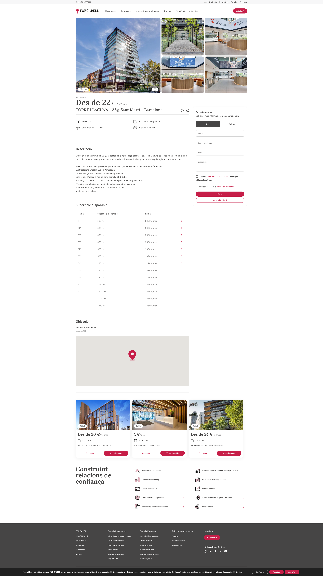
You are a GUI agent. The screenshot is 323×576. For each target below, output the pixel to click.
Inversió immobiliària (147, 550)
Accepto (203, 176)
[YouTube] (225, 552)
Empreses (125, 11)
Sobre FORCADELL (83, 2)
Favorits (234, 2)
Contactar (90, 453)
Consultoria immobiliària (116, 540)
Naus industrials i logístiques (149, 536)
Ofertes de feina (81, 540)
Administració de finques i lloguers (119, 536)
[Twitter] (220, 552)
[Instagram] (205, 552)
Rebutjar (276, 572)
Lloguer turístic (113, 559)
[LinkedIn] (210, 552)
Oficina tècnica (113, 550)
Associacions (80, 550)
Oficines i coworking (146, 540)
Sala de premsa (177, 545)
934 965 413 (221, 200)
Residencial (110, 11)
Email (208, 124)
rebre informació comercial (218, 176)
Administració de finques (147, 11)
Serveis (167, 11)
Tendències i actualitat (187, 11)
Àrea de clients (210, 2)
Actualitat (175, 536)
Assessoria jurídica (146, 559)
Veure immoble (116, 453)
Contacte (243, 2)
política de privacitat (225, 187)
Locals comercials (146, 545)
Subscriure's (212, 537)
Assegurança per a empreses (149, 554)
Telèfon (232, 124)
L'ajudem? (240, 11)
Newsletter (223, 2)
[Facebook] (215, 552)
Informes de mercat (178, 540)
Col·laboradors (80, 545)
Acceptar (292, 572)
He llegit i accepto (207, 187)
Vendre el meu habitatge (116, 545)
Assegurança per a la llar (116, 554)
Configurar (260, 572)
